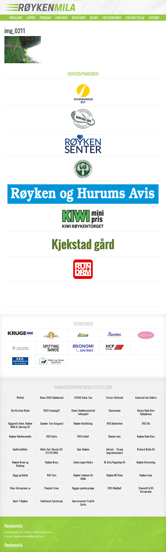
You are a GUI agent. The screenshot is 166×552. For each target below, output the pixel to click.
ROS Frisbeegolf (52, 410)
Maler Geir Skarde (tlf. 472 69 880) (51, 451)
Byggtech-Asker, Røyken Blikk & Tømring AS (20, 425)
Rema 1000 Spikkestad (51, 398)
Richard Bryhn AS (146, 449)
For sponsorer (111, 17)
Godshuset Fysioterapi (52, 501)
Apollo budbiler (20, 449)
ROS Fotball (83, 436)
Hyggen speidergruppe (83, 488)
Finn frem (61, 17)
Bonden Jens (114, 436)
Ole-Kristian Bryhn (20, 410)
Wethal (20, 398)
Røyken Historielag (145, 462)
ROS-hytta (51, 436)
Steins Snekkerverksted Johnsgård (83, 412)
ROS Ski (146, 423)
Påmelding (15, 17)
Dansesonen (114, 410)
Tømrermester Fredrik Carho (83, 502)
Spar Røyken (83, 449)
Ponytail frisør (51, 488)
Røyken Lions (146, 475)
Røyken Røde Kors (146, 436)
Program (45, 17)
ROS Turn (51, 475)
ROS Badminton (114, 423)
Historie (153, 17)
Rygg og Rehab (20, 475)
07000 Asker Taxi (83, 398)
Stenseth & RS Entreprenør (146, 489)
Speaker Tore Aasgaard (51, 423)
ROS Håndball (114, 488)
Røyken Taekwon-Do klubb (83, 477)
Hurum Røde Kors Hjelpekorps (146, 412)
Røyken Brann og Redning (20, 464)
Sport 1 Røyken (20, 501)
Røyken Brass (51, 462)
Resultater (78, 17)
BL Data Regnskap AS (114, 462)
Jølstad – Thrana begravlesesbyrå (114, 451)
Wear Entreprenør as (20, 488)
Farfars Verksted (114, 398)
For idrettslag (134, 17)
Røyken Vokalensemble (20, 436)
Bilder (93, 17)
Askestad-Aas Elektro (146, 398)
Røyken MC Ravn (115, 475)
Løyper (30, 17)
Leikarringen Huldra (83, 462)
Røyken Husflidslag (83, 423)
